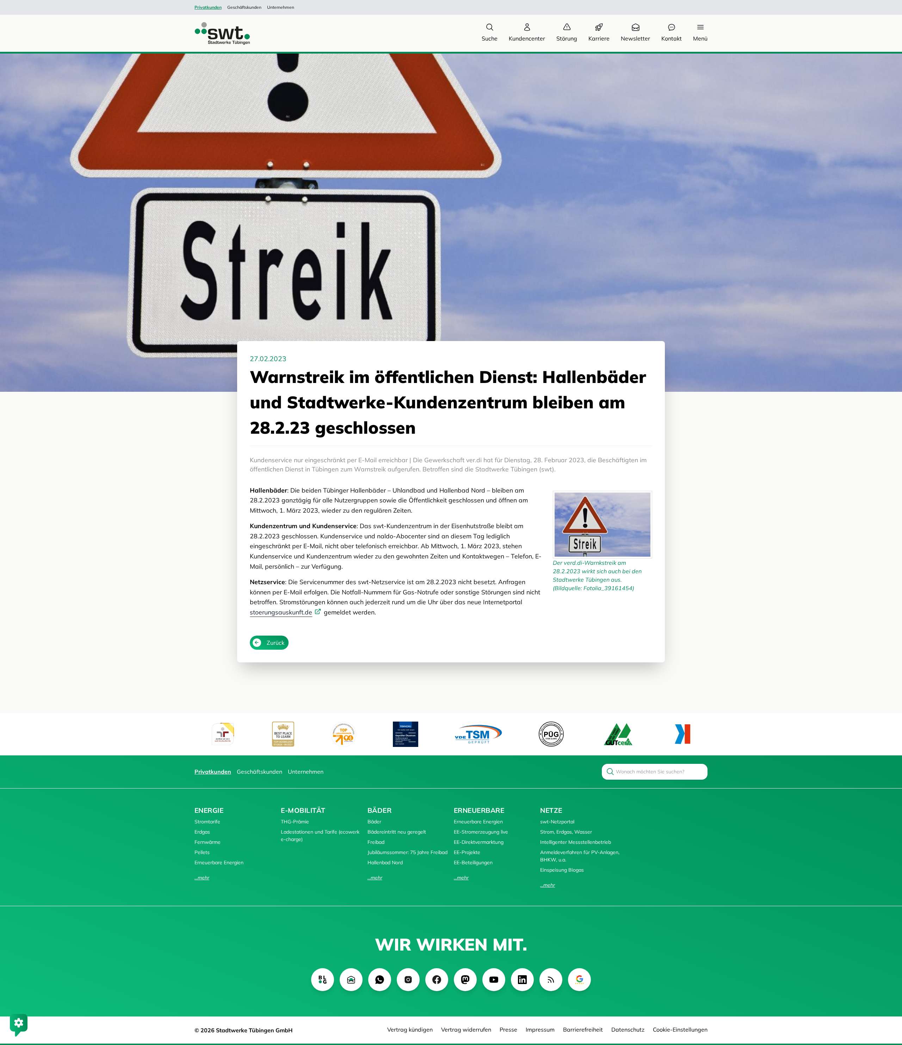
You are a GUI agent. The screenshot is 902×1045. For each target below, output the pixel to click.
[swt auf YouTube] (493, 979)
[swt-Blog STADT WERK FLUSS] (322, 979)
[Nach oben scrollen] (886, 1001)
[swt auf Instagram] (408, 979)
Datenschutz (627, 1029)
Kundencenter (527, 38)
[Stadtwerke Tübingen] (215, 33)
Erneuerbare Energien (218, 862)
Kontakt (671, 38)
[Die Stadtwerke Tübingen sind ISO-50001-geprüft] (618, 734)
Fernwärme (207, 842)
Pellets (202, 852)
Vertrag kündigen (410, 1029)
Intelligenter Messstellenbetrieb (575, 842)
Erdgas (202, 832)
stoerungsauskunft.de (281, 612)
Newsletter (635, 38)
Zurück (275, 642)
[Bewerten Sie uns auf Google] (579, 979)
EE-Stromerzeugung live (481, 832)
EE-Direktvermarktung (478, 842)
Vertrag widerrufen (466, 1029)
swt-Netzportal (557, 821)
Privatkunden (208, 7)
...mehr (201, 877)
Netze (551, 810)
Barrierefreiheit (583, 1029)
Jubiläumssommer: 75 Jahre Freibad (407, 852)
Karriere (599, 38)
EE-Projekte (467, 852)
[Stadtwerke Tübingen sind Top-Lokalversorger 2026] (343, 734)
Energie (208, 810)
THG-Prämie (295, 821)
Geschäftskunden (244, 7)
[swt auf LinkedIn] (522, 979)
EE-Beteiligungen (473, 862)
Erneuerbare (479, 810)
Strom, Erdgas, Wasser (566, 832)
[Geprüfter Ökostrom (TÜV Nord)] (405, 734)
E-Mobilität (303, 810)
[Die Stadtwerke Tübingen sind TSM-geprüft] (478, 734)
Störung (566, 38)
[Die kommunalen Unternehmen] (682, 734)
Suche (490, 38)
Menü (700, 38)
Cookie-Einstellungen (680, 1029)
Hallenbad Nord (385, 862)
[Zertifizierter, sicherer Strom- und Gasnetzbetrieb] (551, 734)
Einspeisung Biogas (562, 870)
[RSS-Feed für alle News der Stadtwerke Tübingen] (550, 979)
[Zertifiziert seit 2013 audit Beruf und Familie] (222, 734)
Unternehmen (280, 7)
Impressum (540, 1029)
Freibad (375, 842)
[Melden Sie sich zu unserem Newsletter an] (351, 979)
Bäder (379, 810)
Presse (508, 1029)
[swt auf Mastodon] (465, 979)
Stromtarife (207, 821)
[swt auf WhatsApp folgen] (379, 979)
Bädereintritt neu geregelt (396, 832)
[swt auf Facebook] (436, 979)
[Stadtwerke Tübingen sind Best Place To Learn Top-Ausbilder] (283, 734)
